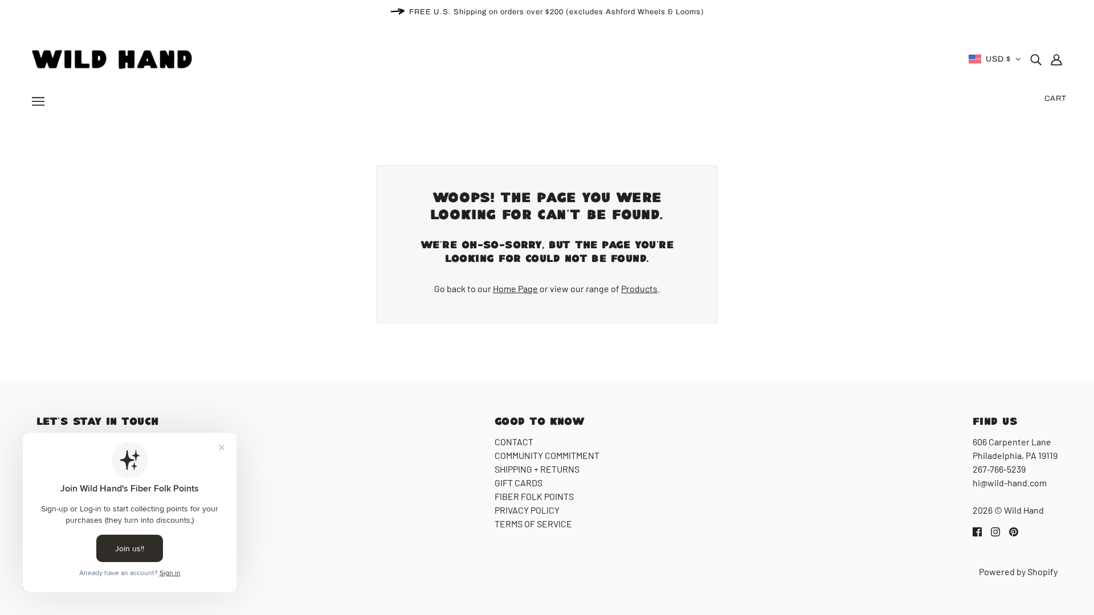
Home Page (515, 288)
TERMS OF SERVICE (533, 523)
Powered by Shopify (1018, 571)
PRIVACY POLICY (527, 510)
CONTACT (514, 441)
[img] (1036, 59)
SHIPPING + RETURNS (537, 469)
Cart (1055, 98)
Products (639, 288)
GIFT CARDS (518, 482)
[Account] (1056, 59)
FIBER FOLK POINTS (534, 496)
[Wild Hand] (113, 57)
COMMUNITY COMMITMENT (547, 455)
